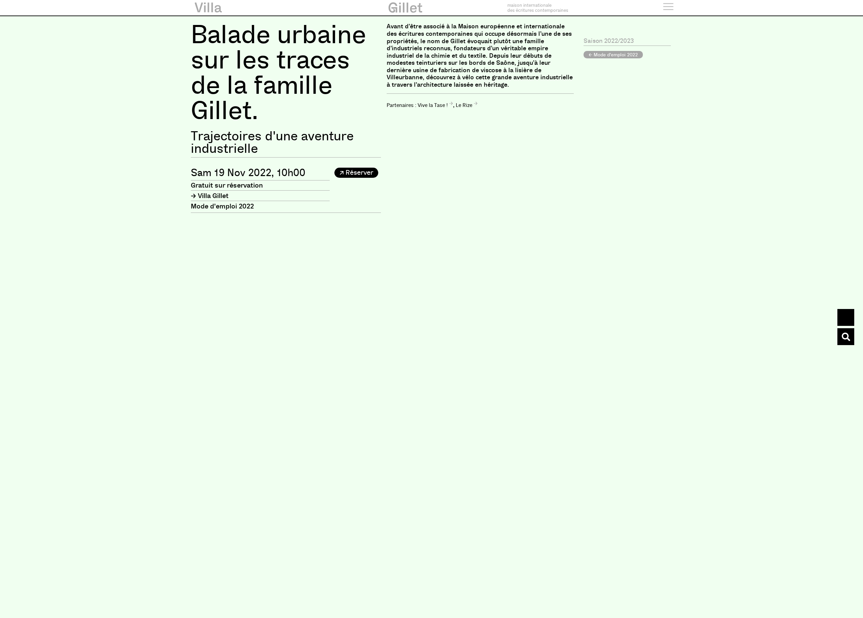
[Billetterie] (845, 317)
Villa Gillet (213, 195)
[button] (356, 173)
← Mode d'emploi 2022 (613, 55)
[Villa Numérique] (845, 336)
